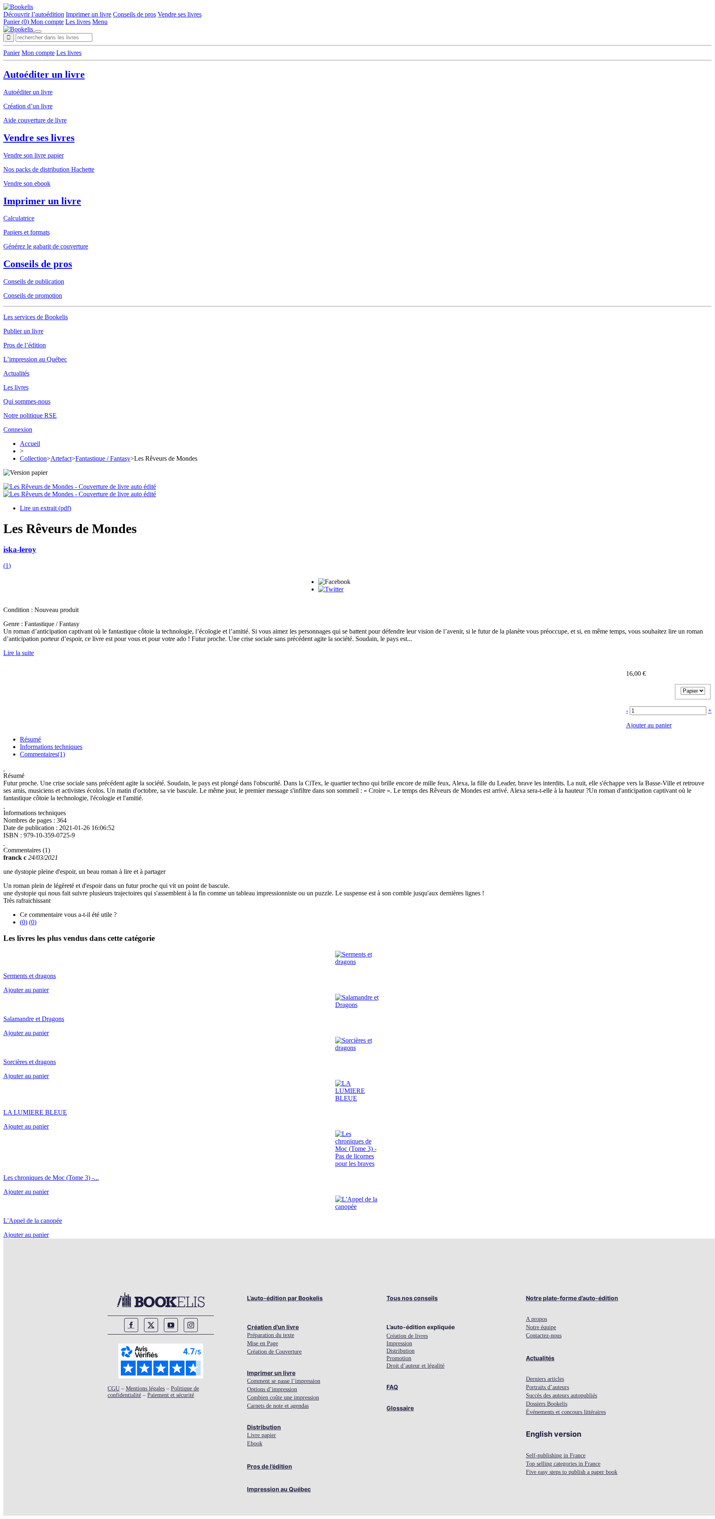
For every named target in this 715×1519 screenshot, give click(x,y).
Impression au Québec (279, 1489)
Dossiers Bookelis (546, 1404)
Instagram (191, 1325)
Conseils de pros (134, 14)
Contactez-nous (543, 1335)
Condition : (18, 609)
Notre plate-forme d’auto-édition (572, 1297)
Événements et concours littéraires (566, 1412)
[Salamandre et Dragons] (357, 1004)
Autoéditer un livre (44, 74)
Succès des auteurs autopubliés (561, 1395)
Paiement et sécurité (170, 1395)
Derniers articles (545, 1379)
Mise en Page (262, 1343)
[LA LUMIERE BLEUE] (357, 1098)
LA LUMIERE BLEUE (35, 1112)
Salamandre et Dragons (33, 1018)
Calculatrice (18, 218)
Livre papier (261, 1435)
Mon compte (47, 21)
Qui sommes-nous (26, 401)
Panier (11, 52)
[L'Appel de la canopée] (357, 1206)
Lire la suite (18, 652)
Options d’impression (272, 1389)
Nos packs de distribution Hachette (48, 169)
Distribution (264, 1426)
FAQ (392, 1386)
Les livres (78, 21)
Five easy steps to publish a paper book (571, 1472)
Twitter (151, 1325)
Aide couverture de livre (35, 120)
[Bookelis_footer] (161, 1300)
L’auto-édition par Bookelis (285, 1297)
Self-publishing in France (555, 1455)
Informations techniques (51, 746)
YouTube (171, 1325)
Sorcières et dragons (29, 1061)
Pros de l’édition (24, 345)
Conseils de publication (33, 281)
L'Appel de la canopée (32, 1220)
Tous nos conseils (412, 1297)
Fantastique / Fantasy (102, 458)
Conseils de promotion (32, 295)
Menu (100, 21)
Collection (33, 458)
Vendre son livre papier (33, 155)
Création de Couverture (274, 1352)
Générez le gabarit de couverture (45, 246)
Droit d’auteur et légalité (415, 1366)
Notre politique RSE (30, 415)
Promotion (398, 1358)
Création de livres (407, 1336)
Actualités (16, 373)
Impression (399, 1343)
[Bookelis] (18, 6)
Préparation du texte (270, 1335)
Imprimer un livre (88, 14)
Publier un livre (23, 331)
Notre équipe (541, 1327)
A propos (536, 1319)
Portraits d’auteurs (547, 1387)
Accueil (30, 443)
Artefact (61, 458)
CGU (114, 1388)
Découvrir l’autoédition (33, 14)
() (7, 565)
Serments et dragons (29, 975)
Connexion (17, 429)
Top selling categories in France (563, 1464)
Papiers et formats (26, 232)
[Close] (38, 31)
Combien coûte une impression (283, 1398)
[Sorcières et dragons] (357, 1047)
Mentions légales (145, 1388)
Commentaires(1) (42, 754)
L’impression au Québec (35, 359)
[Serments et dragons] (357, 961)
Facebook (131, 1325)
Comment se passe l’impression (283, 1381)
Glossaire (400, 1407)
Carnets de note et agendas (278, 1406)
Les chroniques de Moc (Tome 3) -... (51, 1177)
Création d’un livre (28, 106)
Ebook (254, 1443)
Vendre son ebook (26, 183)
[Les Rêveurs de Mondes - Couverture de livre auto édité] (79, 486)
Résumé (30, 739)
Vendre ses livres (180, 14)
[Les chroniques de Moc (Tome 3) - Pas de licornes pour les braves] (357, 1163)
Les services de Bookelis (35, 317)
